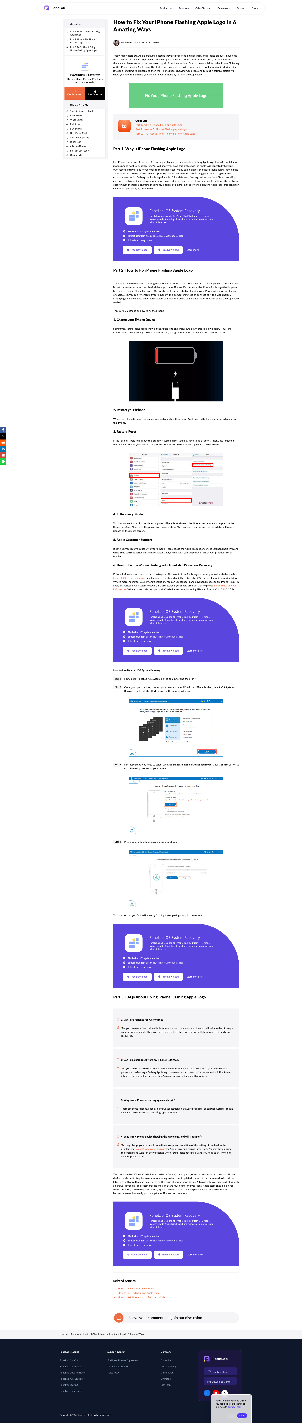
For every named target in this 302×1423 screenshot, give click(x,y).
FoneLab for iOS (69, 1360)
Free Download (74, 95)
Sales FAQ (113, 1372)
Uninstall (166, 1379)
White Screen (76, 120)
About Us (166, 1360)
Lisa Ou (134, 43)
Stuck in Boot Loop (79, 151)
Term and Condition (118, 1366)
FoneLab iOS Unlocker (72, 1379)
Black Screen (76, 116)
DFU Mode (75, 142)
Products (164, 8)
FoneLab (64, 1334)
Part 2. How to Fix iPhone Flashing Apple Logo (161, 129)
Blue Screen (76, 129)
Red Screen (75, 124)
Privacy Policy (168, 1366)
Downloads (224, 8)
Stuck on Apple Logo (80, 138)
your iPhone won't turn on (150, 1149)
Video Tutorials (203, 8)
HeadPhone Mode (79, 133)
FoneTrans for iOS (69, 1385)
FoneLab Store (220, 1372)
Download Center (221, 1382)
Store (255, 8)
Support (241, 8)
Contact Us (167, 1372)
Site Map (166, 1385)
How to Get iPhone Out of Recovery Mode (141, 1297)
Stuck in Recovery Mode (82, 111)
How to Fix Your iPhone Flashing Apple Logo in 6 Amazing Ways (113, 1334)
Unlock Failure (77, 155)
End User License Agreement (123, 1360)
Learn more (193, 250)
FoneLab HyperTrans (71, 1391)
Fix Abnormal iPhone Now (85, 75)
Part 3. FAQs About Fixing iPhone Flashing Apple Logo (165, 134)
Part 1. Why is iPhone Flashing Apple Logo (158, 125)
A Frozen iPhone (78, 146)
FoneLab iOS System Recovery (174, 211)
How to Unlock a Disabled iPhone (136, 1288)
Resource (184, 8)
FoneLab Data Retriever (73, 1372)
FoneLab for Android (71, 1366)
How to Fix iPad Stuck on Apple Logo (138, 1293)
